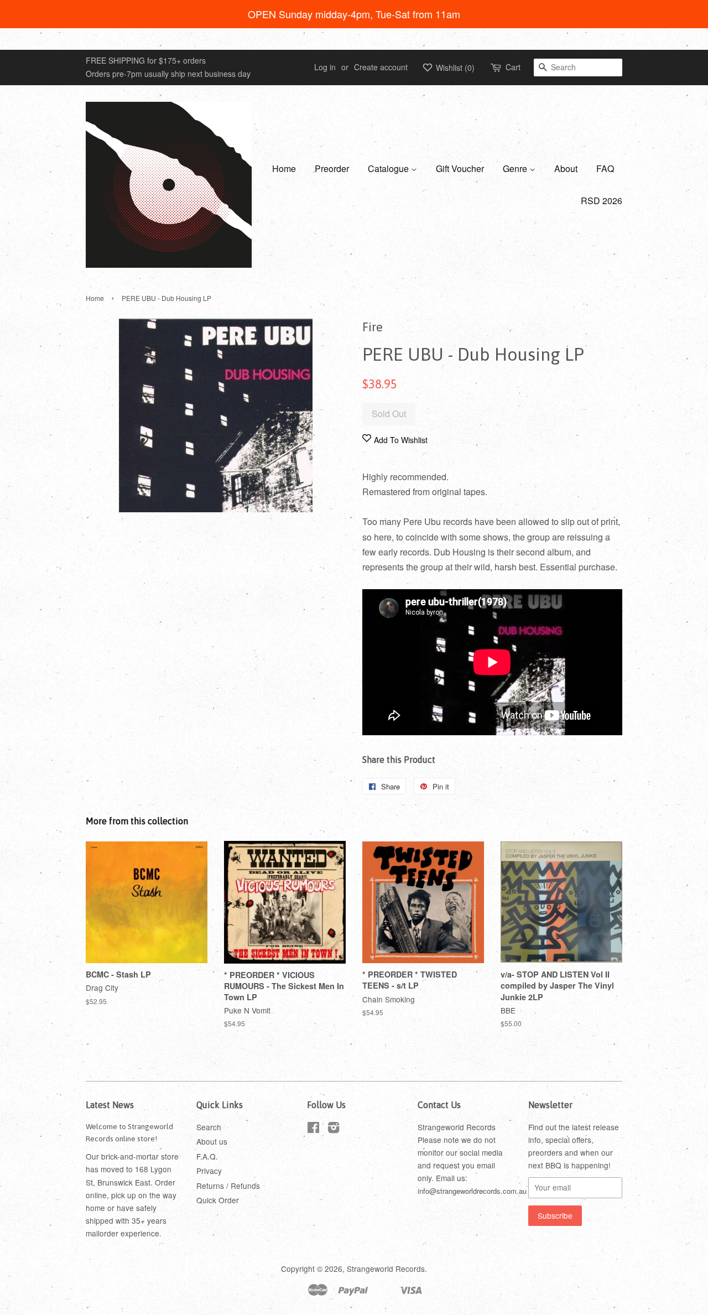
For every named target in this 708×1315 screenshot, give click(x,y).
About (565, 168)
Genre (516, 168)
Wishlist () (454, 67)
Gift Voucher (460, 168)
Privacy (209, 1170)
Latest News (110, 1105)
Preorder (332, 168)
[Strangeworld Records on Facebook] (313, 1129)
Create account (381, 66)
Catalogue (389, 168)
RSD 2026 (601, 200)
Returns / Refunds (228, 1185)
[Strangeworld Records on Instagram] (333, 1129)
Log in (325, 66)
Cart (513, 66)
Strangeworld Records (386, 1268)
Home (284, 168)
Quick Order (217, 1199)
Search (208, 1126)
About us (211, 1141)
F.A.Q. (207, 1156)
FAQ (605, 168)
